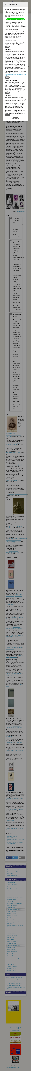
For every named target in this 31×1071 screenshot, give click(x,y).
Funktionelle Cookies (11, 80)
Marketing (8, 95)
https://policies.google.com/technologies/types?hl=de (15, 75)
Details (7, 46)
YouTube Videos (8, 49)
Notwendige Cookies (11, 40)
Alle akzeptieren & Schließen (15, 19)
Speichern (15, 118)
